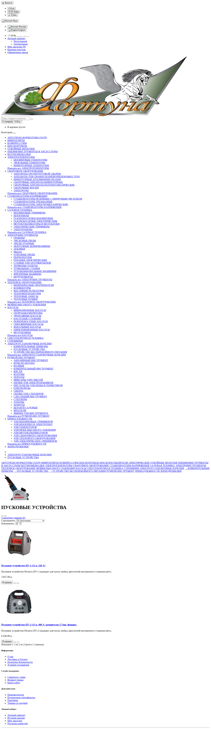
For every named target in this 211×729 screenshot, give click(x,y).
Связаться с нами (16, 677)
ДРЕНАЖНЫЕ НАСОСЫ (27, 315)
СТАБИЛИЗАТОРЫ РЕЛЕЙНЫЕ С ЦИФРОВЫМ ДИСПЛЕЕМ (48, 199)
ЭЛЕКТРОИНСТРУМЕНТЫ (22, 235)
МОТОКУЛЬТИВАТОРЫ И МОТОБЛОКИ (37, 224)
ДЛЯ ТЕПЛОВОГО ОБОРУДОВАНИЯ (34, 438)
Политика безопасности (20, 662)
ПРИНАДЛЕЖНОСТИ (19, 418)
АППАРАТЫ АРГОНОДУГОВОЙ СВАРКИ (37, 173)
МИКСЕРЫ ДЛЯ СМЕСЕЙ (28, 379)
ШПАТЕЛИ (20, 410)
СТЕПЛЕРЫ (20, 399)
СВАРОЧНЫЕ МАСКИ (26, 187)
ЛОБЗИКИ (19, 249)
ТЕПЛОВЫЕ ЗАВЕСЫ (26, 296)
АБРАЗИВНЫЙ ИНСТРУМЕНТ (31, 360)
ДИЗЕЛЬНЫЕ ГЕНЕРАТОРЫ (29, 162)
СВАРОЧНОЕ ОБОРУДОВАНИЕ (25, 171)
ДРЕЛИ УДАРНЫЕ (24, 243)
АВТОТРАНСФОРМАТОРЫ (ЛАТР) (27, 137)
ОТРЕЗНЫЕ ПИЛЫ (24, 254)
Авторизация (20, 44)
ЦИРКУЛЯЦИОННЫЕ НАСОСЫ (32, 329)
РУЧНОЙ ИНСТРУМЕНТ (21, 357)
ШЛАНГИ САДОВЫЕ (26, 407)
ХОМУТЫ (19, 405)
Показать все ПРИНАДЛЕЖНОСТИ (26, 444)
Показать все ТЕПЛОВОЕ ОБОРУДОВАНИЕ (31, 302)
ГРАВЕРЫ (19, 238)
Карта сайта (13, 682)
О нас (10, 656)
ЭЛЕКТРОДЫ (21, 190)
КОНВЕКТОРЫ (22, 288)
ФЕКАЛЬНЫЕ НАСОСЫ (27, 327)
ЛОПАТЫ (19, 377)
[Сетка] (5, 515)
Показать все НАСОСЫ (20, 335)
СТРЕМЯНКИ (15, 341)
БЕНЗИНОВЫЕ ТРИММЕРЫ (29, 212)
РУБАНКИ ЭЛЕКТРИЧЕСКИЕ (30, 260)
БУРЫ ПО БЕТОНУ (24, 363)
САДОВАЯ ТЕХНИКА (19, 210)
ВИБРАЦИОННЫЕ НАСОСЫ (30, 310)
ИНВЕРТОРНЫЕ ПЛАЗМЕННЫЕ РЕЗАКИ (37, 179)
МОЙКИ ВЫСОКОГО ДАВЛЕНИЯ (26, 304)
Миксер (18, 251)
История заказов (16, 718)
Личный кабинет (16, 715)
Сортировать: (8, 520)
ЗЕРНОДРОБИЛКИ (18, 446)
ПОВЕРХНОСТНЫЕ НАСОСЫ (31, 321)
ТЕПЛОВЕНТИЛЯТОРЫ (27, 293)
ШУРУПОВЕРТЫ (23, 276)
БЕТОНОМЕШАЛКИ (19, 154)
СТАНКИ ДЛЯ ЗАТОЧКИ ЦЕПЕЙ (32, 263)
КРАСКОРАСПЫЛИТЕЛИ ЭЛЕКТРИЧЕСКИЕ (124, 462)
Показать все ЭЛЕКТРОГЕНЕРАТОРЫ (28, 168)
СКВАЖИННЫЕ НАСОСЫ (28, 324)
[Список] (2, 515)
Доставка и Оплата (17, 659)
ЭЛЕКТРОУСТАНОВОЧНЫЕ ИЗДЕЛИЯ (29, 343)
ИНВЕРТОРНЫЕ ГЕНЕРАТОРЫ (31, 165)
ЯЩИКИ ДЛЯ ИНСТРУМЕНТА (31, 413)
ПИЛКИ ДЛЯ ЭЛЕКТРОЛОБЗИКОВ (33, 382)
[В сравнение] (18, 583)
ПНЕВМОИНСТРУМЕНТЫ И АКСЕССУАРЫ (32, 151)
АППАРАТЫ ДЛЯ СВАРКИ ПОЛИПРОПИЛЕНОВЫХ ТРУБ (47, 176)
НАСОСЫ (12, 307)
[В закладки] (15, 583)
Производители (15, 694)
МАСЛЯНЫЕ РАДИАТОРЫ (29, 290)
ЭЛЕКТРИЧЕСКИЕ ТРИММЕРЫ (32, 226)
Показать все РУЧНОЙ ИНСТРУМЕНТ (28, 416)
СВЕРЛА (18, 391)
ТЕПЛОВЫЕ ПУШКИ (26, 299)
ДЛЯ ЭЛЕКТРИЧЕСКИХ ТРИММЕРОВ (35, 441)
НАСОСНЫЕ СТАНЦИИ (27, 318)
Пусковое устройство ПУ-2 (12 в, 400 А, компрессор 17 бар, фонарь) (38, 624)
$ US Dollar (14, 12)
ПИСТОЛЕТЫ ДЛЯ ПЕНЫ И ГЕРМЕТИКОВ (38, 385)
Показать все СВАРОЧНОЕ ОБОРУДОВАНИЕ (32, 193)
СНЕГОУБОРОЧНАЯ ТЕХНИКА (25, 338)
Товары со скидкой (17, 703)
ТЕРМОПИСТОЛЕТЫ (26, 265)
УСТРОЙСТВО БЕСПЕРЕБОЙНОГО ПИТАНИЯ (40, 352)
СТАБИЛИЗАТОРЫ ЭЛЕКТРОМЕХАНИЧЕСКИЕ (41, 204)
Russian (22, 27)
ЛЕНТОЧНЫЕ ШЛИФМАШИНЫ (32, 246)
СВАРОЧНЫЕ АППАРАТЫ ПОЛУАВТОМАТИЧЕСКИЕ (44, 185)
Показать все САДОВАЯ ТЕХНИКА (26, 232)
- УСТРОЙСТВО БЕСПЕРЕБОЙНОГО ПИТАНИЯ (77, 471)
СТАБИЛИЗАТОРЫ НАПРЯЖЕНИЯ (27, 196)
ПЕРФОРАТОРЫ (23, 257)
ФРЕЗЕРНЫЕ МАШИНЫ (27, 274)
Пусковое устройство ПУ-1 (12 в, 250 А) (23, 565)
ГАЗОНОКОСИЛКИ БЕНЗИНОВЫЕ (33, 218)
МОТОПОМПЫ (22, 332)
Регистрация (20, 41)
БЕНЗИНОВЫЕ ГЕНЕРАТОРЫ (30, 160)
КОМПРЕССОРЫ (17, 143)
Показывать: (7, 523)
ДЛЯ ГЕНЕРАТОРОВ (25, 427)
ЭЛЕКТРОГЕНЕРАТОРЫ (21, 157)
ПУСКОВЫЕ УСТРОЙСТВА (29, 349)
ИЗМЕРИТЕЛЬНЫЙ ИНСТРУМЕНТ (33, 368)
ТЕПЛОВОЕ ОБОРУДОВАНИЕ (24, 282)
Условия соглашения (18, 665)
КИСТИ (18, 371)
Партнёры (12, 700)
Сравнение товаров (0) (13, 517)
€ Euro (12, 8)
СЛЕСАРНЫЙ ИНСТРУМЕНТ (30, 396)
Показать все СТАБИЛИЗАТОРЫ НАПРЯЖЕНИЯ (34, 207)
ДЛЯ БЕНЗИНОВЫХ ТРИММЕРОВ (33, 421)
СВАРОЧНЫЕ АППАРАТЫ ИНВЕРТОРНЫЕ (38, 182)
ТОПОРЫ (19, 402)
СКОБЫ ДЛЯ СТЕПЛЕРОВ (29, 393)
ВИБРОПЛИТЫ (16, 140)
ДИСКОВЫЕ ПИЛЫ (25, 240)
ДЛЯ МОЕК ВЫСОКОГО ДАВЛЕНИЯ (35, 430)
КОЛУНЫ (19, 374)
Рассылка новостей (17, 723)
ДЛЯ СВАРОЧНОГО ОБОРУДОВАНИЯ (35, 435)
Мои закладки (14, 720)
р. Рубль (13, 15)
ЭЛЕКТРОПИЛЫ (23, 229)
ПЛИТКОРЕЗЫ (22, 388)
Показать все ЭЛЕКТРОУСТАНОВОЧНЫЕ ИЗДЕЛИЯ (36, 354)
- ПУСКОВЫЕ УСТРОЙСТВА (31, 471)
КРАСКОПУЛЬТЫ (17, 146)
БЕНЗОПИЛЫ (21, 215)
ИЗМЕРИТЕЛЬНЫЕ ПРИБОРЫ (31, 346)
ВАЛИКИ (19, 366)
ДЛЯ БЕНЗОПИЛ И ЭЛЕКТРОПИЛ (33, 424)
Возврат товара (15, 680)
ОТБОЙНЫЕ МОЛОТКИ (21, 148)
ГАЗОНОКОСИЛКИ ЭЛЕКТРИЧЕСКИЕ (35, 221)
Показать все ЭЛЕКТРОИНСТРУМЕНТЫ (29, 279)
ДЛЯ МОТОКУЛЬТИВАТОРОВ (31, 432)
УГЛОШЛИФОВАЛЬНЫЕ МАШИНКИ (35, 271)
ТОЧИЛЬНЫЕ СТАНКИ (27, 268)
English (21, 30)
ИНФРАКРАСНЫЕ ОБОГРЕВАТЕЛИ (34, 285)
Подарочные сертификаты (21, 697)
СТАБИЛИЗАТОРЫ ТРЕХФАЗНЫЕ (33, 201)
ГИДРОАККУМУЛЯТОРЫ (28, 313)
